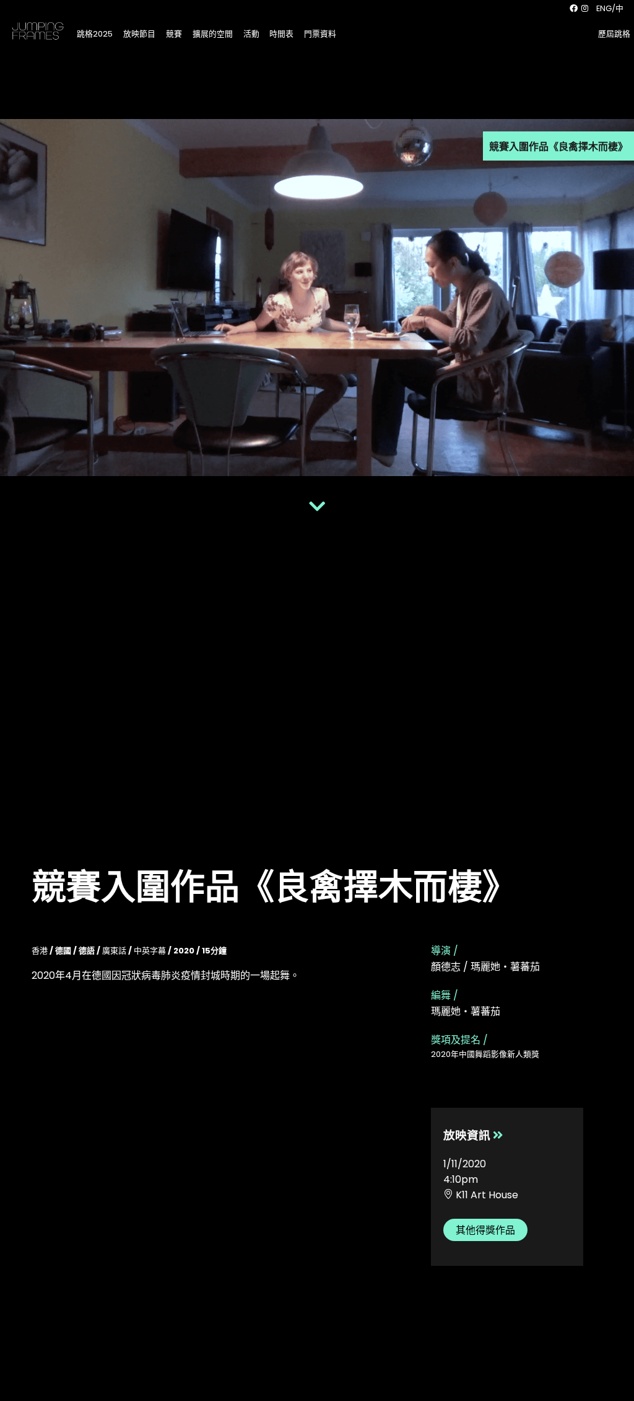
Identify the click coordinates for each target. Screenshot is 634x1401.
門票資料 (320, 34)
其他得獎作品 (485, 1230)
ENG (604, 8)
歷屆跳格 (614, 34)
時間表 (281, 34)
